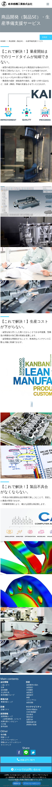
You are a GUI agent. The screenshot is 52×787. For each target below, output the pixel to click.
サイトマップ (6, 745)
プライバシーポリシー (9, 740)
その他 (3, 724)
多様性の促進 (31, 724)
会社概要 (4, 690)
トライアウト (31, 700)
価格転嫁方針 (31, 722)
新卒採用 (4, 726)
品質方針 (29, 719)
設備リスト (5, 709)
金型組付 (29, 695)
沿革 (2, 687)
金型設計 (29, 687)
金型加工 (29, 692)
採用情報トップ (7, 716)
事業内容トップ (7, 702)
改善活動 (29, 702)
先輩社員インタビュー (9, 721)
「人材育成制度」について (11, 719)
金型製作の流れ (32, 685)
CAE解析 (29, 690)
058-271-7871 (27, 760)
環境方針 (29, 717)
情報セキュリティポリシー (11, 742)
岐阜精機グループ (7, 695)
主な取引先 (5, 692)
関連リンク (5, 737)
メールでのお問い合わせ (27, 769)
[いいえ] (49, 779)
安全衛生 (29, 714)
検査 (28, 697)
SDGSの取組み (31, 709)
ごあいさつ (5, 685)
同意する (17, 783)
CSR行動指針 (31, 712)
